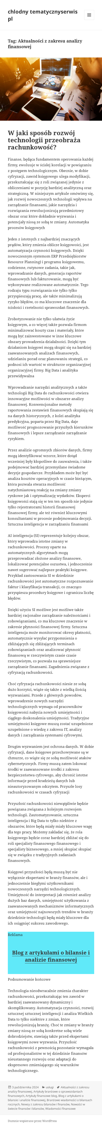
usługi (50, 1087)
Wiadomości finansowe (60, 1109)
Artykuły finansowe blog (41, 1096)
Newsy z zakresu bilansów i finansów (45, 1104)
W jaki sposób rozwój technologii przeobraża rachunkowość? (44, 140)
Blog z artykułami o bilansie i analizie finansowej (51, 956)
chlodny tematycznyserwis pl (43, 15)
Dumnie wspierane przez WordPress (32, 1121)
